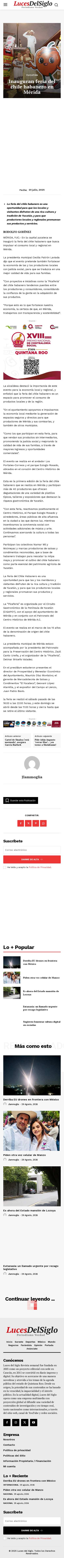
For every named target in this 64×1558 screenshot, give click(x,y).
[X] (28, 823)
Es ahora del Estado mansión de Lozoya (29, 1210)
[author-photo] (5, 1104)
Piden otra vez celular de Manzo (41, 977)
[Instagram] (15, 1422)
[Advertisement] (32, 133)
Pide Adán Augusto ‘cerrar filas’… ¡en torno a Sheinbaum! (45, 742)
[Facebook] (20, 823)
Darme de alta (30, 859)
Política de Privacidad (40, 867)
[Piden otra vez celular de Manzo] (12, 978)
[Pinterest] (35, 823)
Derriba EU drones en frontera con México (31, 1099)
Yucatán (32, 75)
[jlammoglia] (32, 764)
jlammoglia (32, 777)
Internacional (11, 1485)
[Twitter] (24, 1422)
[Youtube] (33, 1422)
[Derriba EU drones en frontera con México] (12, 962)
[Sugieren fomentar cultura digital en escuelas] (12, 1023)
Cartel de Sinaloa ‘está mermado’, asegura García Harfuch (17, 742)
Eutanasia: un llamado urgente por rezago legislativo (40, 1008)
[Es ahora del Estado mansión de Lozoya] (12, 993)
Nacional (8, 1494)
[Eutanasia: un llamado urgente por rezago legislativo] (12, 1008)
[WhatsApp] (43, 823)
